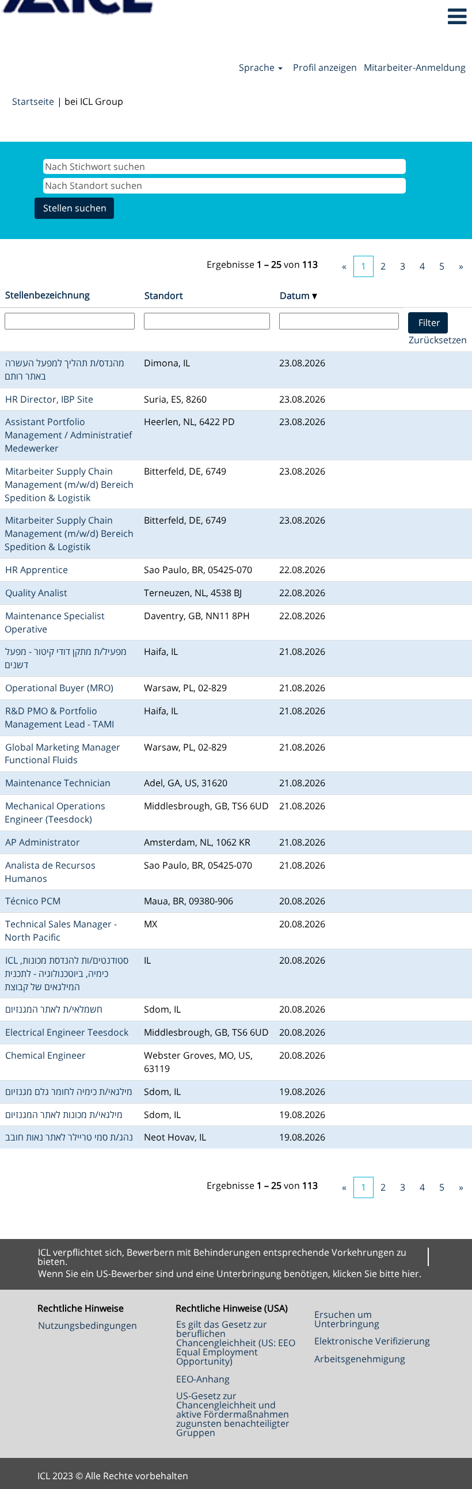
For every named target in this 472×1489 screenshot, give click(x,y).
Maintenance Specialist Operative (55, 622)
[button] (393, 16)
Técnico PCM (32, 901)
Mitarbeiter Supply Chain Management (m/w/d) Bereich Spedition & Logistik (69, 484)
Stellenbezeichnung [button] (47, 295)
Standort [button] (163, 295)
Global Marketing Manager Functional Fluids (62, 754)
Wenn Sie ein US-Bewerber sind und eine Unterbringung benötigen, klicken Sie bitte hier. (229, 1273)
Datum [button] (296, 295)
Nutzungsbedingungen (87, 1325)
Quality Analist (36, 592)
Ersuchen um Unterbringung (346, 1319)
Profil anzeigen (325, 67)
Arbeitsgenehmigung (359, 1359)
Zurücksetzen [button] (438, 340)
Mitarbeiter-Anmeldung (415, 67)
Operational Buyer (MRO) (59, 687)
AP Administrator (42, 842)
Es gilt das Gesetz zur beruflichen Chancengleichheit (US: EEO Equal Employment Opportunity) (235, 1342)
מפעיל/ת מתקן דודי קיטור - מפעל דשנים (66, 658)
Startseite (33, 101)
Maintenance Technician (58, 782)
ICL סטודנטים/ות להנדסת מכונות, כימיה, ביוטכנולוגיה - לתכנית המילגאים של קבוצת (66, 973)
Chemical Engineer (45, 1055)
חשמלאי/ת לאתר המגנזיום (53, 1009)
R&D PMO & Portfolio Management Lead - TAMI (59, 717)
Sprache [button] (258, 67)
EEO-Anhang (203, 1379)
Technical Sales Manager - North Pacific (61, 931)
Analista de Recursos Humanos (50, 872)
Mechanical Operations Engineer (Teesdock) (55, 812)
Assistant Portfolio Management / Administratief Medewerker (68, 434)
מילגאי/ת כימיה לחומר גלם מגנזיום (68, 1091)
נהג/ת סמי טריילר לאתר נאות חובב (69, 1137)
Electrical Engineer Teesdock (66, 1032)
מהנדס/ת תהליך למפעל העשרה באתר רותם (64, 369)
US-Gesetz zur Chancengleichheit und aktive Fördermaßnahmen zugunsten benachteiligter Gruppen (233, 1414)
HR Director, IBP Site (49, 399)
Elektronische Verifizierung (372, 1341)
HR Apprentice (36, 569)
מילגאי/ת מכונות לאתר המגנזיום (64, 1114)
